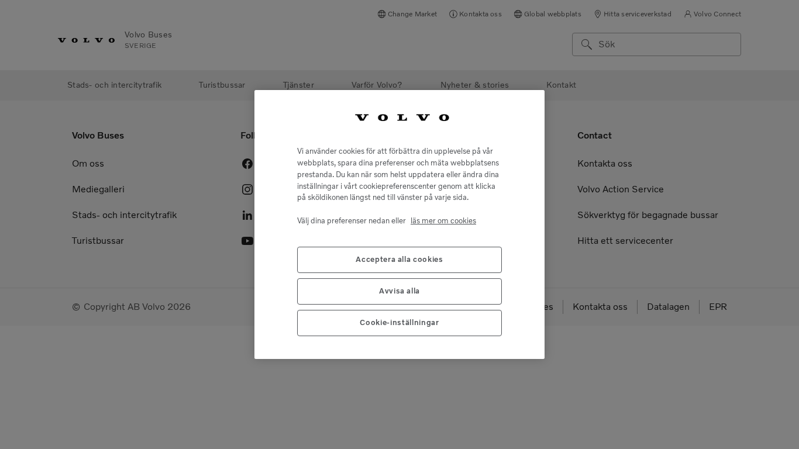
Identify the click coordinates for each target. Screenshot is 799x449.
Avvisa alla (399, 290)
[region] (399, 224)
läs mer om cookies (443, 220)
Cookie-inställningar (399, 322)
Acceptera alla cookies (399, 259)
